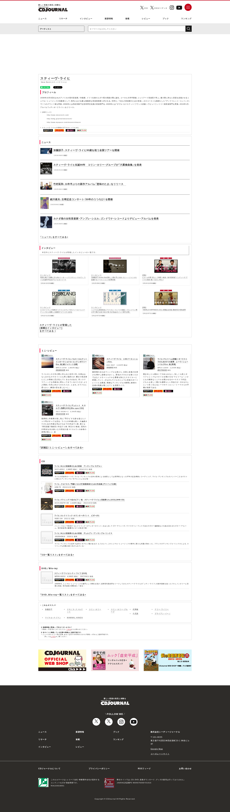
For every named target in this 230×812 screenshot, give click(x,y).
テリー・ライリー (162, 609)
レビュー (146, 18)
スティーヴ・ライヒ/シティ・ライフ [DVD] (70, 573)
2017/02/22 (162, 370)
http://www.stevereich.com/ (58, 115)
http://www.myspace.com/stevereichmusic (64, 122)
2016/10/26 (60, 414)
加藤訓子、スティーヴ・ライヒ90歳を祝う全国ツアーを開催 (86, 150)
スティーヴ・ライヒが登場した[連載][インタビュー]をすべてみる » (56, 327)
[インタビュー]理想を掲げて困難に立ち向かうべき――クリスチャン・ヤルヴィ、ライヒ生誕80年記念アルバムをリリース (63, 277)
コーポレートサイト (160, 753)
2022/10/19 (88, 503)
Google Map (157, 748)
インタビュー (86, 18)
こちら (68, 629)
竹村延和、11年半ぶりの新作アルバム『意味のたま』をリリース (89, 184)
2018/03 (110, 367)
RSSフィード (144, 768)
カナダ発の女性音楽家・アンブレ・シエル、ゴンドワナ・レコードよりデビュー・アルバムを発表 (106, 218)
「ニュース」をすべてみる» (54, 236)
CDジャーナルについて (49, 768)
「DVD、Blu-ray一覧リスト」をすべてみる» (63, 594)
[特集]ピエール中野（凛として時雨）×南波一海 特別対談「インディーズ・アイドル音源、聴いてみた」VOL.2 (165, 277)
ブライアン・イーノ (163, 613)
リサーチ (63, 18)
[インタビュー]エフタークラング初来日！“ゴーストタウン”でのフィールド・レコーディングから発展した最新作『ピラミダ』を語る (62, 309)
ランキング (186, 18)
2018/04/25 (60, 370)
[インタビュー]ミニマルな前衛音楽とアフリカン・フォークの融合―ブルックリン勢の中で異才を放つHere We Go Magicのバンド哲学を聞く (114, 309)
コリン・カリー (95, 609)
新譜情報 (109, 18)
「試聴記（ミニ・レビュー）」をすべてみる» (61, 447)
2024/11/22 (67, 487)
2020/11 (70, 536)
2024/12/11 (83, 469)
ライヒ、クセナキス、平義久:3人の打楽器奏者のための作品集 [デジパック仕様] (85, 484)
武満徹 (135, 609)
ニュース (42, 18)
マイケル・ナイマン (53, 617)
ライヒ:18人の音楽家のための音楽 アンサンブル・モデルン (78, 466)
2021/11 (67, 518)
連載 (127, 18)
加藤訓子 (48, 609)
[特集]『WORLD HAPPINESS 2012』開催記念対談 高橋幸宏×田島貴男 (164, 308)
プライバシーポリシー (99, 768)
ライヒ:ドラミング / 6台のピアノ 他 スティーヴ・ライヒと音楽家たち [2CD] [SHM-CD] (89, 499)
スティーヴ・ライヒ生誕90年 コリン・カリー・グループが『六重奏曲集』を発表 (97, 164)
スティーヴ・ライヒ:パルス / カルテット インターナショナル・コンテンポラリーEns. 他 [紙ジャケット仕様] (72, 361)
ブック (166, 18)
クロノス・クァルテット (75, 610)
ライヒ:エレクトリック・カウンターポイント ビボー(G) (76, 515)
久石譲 (135, 613)
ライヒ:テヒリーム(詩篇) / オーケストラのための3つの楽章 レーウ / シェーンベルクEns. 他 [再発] (173, 361)
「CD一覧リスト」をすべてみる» (57, 554)
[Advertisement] (115, 55)
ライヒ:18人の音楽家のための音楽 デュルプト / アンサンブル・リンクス (83, 533)
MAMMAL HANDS (75, 617)
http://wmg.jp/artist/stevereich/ (59, 119)
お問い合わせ (185, 768)
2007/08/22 (84, 576)
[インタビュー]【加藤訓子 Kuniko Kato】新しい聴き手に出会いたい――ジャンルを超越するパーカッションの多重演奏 (114, 277)
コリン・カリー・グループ (119, 610)
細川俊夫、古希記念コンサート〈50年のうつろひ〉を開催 (81, 199)
